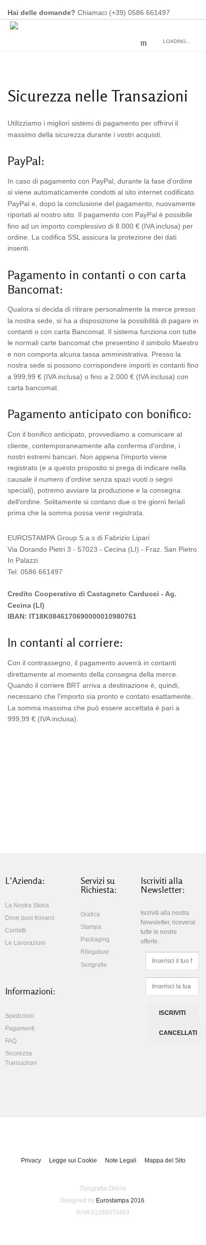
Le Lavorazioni (25, 942)
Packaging (95, 939)
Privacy (31, 1160)
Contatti (15, 930)
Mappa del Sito (165, 1160)
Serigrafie (93, 964)
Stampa (91, 926)
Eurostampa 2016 (120, 1200)
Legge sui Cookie (73, 1160)
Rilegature (94, 951)
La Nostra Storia (27, 905)
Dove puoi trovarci (29, 917)
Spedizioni (19, 1015)
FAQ (10, 1040)
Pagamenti (19, 1028)
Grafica (90, 914)
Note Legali (120, 1160)
